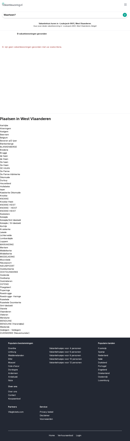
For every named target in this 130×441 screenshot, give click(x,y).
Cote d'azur (13, 366)
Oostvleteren (6, 281)
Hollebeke (5, 186)
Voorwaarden (46, 419)
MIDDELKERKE (7, 256)
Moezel (11, 362)
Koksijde (4, 217)
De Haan (4, 165)
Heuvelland (5, 183)
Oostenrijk (103, 376)
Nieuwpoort (5, 263)
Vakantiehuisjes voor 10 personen (65, 359)
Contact (12, 395)
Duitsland (102, 362)
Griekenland (104, 373)
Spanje (101, 352)
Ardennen (13, 373)
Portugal (102, 366)
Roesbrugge (6, 293)
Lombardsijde (6, 238)
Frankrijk (102, 348)
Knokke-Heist (6, 201)
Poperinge (5, 290)
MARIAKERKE (7, 244)
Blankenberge (6, 143)
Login (78, 435)
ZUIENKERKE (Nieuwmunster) (14, 333)
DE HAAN (5, 168)
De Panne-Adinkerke (10, 174)
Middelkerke (6, 250)
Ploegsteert (5, 287)
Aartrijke (4, 125)
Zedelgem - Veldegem (10, 330)
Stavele (3, 308)
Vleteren (4, 314)
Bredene (4, 150)
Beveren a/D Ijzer (8, 140)
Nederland (103, 355)
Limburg (12, 352)
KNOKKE (4, 198)
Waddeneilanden (16, 355)
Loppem (4, 241)
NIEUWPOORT (7, 266)
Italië (100, 359)
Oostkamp (5, 278)
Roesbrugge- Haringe (10, 296)
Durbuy (3, 180)
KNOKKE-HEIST (8, 211)
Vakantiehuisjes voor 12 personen (65, 362)
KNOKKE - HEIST (8, 208)
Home (52, 435)
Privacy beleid (46, 412)
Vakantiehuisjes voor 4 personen (65, 348)
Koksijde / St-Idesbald (10, 223)
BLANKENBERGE (8, 147)
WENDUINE (6, 321)
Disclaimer (45, 415)
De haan (4, 162)
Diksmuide (5, 177)
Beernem (4, 134)
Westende (4, 327)
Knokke (3, 195)
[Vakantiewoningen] (12, 4)
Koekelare (5, 214)
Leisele (3, 232)
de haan (4, 156)
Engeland (102, 369)
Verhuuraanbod (65, 435)
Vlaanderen (5, 311)
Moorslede (5, 259)
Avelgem (4, 131)
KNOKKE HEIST (8, 205)
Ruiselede (4, 299)
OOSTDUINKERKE (9, 272)
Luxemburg (103, 380)
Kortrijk (3, 226)
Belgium (4, 137)
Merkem (4, 247)
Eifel (10, 359)
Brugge (3, 153)
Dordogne (13, 369)
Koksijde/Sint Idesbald (10, 220)
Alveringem (5, 128)
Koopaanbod (14, 398)
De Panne (5, 171)
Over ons (12, 391)
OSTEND (4, 284)
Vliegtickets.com (15, 412)
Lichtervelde (6, 235)
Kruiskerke (5, 229)
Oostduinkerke (7, 269)
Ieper (2, 189)
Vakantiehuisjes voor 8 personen (65, 355)
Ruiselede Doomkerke (10, 302)
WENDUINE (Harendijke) (12, 324)
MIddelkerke (6, 253)
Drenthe (12, 348)
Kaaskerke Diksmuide (10, 192)
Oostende (4, 275)
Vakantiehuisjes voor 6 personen (65, 352)
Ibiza (10, 380)
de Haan (4, 159)
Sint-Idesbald (6, 305)
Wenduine (5, 317)
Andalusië (13, 376)
